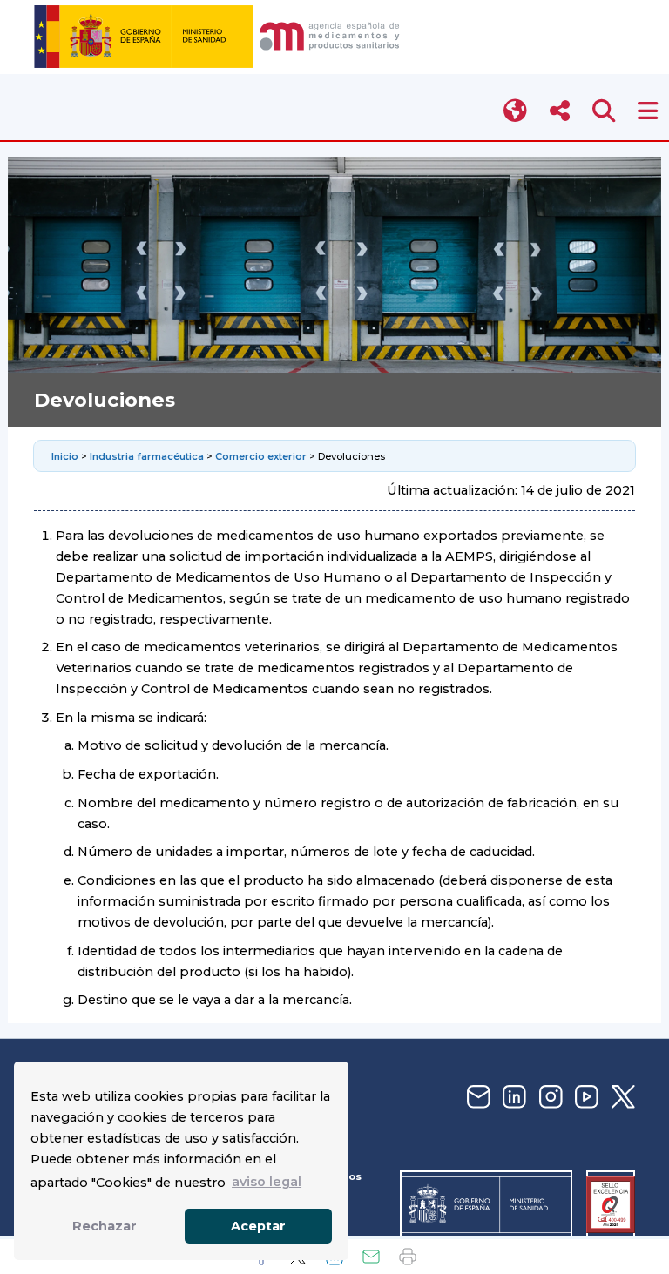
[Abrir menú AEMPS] (647, 111)
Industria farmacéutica (147, 456)
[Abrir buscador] (604, 111)
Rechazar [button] (104, 1226)
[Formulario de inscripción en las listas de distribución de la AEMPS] (476, 1098)
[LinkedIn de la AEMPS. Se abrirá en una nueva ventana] (512, 1098)
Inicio (66, 456)
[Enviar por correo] (371, 1256)
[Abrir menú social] (559, 111)
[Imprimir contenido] (407, 1256)
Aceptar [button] (258, 1226)
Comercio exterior (261, 456)
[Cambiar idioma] (516, 111)
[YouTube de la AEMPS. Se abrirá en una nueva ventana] (584, 1098)
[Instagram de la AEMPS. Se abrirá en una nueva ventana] (549, 1098)
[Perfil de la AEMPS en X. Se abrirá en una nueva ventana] (621, 1098)
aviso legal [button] (266, 1182)
